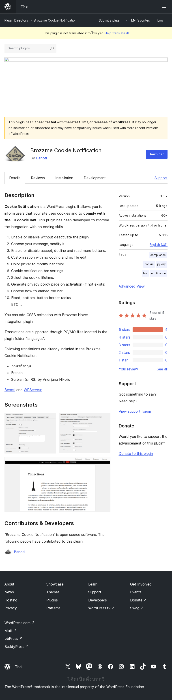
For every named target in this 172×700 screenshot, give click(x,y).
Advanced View (132, 286)
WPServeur (33, 389)
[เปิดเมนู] (165, 6)
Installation (64, 178)
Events (136, 592)
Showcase (55, 584)
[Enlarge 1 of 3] (49, 418)
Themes (53, 592)
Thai (18, 667)
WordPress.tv (101, 608)
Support (161, 178)
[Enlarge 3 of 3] (104, 463)
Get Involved (141, 584)
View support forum (135, 411)
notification (158, 273)
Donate (138, 600)
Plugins (52, 600)
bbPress (13, 638)
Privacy (10, 608)
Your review (128, 369)
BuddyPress (16, 646)
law (145, 273)
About (9, 584)
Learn (92, 584)
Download (157, 154)
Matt (10, 630)
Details (14, 178)
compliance (158, 255)
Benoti (41, 158)
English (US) (159, 245)
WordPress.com (19, 623)
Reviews (38, 178)
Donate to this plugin (136, 453)
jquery (161, 264)
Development (95, 178)
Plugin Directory (16, 20)
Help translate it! (117, 33)
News (9, 592)
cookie (149, 264)
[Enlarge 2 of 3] (104, 418)
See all (162, 369)
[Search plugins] (51, 48)
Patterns (53, 608)
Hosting (10, 600)
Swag (137, 608)
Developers (97, 600)
